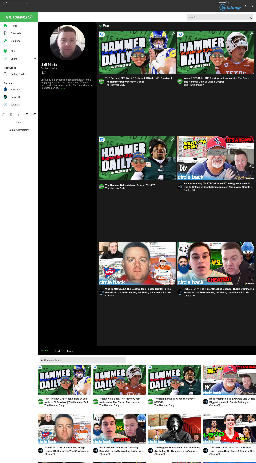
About (19, 122)
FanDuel (15, 89)
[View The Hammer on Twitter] (3, 114)
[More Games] (252, 6)
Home (14, 25)
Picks (13, 51)
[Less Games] (245, 6)
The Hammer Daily (115, 84)
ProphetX (16, 97)
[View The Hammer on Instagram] (11, 114)
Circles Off (189, 190)
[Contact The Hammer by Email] (35, 114)
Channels (16, 33)
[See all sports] (35, 59)
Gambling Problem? (18, 130)
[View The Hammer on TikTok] (19, 114)
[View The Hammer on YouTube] (27, 114)
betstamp (15, 104)
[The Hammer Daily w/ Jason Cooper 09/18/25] (137, 158)
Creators (15, 40)
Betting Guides (18, 74)
